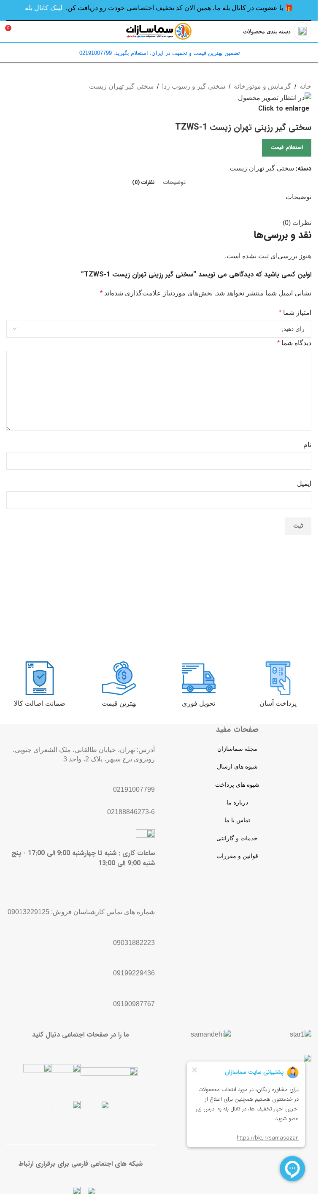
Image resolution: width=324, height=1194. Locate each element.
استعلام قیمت (286, 147)
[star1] (300, 1034)
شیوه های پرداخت (237, 784)
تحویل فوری (198, 703)
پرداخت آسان (278, 703)
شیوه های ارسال (237, 766)
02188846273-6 (131, 811)
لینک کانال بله (43, 7)
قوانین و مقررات (237, 856)
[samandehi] (211, 1034)
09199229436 (134, 973)
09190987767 (134, 1003)
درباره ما (237, 802)
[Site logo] (159, 30)
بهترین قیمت (119, 703)
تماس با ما (237, 820)
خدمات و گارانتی (237, 838)
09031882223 (134, 942)
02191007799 (134, 789)
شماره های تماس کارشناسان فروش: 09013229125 (81, 911)
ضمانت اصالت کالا (39, 703)
